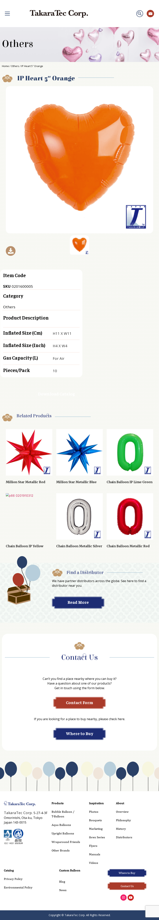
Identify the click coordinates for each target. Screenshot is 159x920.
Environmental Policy (18, 887)
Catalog (9, 870)
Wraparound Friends (66, 842)
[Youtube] (131, 897)
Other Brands (61, 850)
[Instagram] (123, 897)
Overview (122, 811)
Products (58, 803)
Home (5, 66)
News (63, 890)
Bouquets (95, 820)
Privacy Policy (13, 879)
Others (17, 44)
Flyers (93, 846)
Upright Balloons (63, 833)
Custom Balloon (69, 870)
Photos (93, 811)
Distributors (124, 837)
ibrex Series (97, 837)
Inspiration (96, 803)
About (120, 803)
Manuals (94, 854)
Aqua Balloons (61, 825)
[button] (139, 13)
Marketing (96, 829)
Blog (62, 881)
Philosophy (123, 820)
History (121, 829)
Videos (93, 863)
